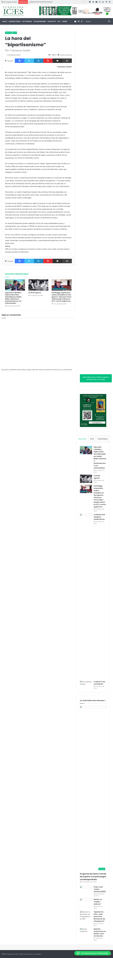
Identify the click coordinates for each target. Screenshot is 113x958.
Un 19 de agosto (34, 293)
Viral (92, 439)
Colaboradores (39, 21)
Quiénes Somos (15, 21)
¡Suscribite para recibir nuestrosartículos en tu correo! (96, 378)
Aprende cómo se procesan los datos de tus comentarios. (52, 369)
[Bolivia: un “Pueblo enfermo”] (86, 902)
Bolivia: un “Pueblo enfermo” (98, 901)
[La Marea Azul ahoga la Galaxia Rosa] (86, 596)
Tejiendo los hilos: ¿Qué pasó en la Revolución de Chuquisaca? (99, 916)
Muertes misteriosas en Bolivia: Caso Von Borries (100, 932)
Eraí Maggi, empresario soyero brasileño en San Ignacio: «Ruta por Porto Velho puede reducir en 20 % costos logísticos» (61, 297)
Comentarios (103, 439)
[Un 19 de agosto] (38, 285)
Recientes (82, 439)
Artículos (8, 33)
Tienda (64, 21)
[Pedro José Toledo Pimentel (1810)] (86, 890)
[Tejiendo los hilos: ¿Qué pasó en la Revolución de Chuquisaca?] (86, 915)
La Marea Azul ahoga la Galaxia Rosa (99, 516)
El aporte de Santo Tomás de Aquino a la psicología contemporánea (93, 876)
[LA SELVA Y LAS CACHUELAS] (86, 685)
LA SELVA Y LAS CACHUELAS (99, 683)
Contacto (52, 21)
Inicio (4, 21)
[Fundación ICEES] (19, 11)
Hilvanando (33, 2)
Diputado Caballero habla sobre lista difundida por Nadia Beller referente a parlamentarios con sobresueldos (13, 298)
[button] (92, 953)
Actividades (27, 21)
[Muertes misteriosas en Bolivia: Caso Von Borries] (86, 933)
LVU (58, 21)
